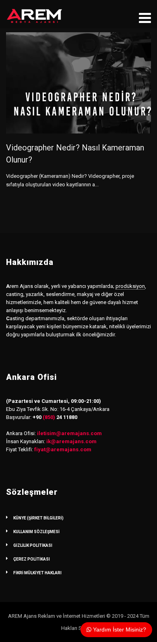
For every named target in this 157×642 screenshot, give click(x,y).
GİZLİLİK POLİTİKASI (32, 545)
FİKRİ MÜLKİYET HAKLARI (37, 573)
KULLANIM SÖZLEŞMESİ (36, 531)
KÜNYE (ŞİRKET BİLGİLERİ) (38, 518)
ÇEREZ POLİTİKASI (31, 559)
